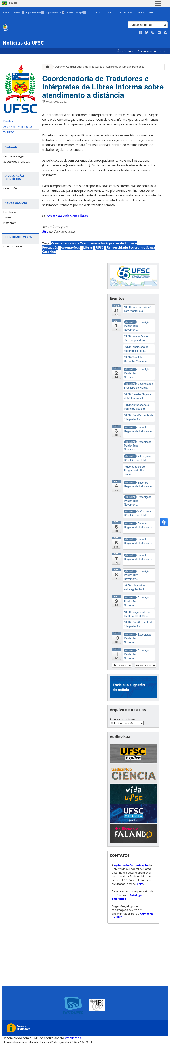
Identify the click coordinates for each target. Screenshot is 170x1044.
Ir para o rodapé (76, 12)
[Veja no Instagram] (159, 32)
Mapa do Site (145, 12)
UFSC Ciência (11, 188)
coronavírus (70, 247)
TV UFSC (8, 132)
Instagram (10, 223)
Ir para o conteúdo (12, 12)
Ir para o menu (34, 12)
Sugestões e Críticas (16, 161)
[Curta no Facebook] (140, 32)
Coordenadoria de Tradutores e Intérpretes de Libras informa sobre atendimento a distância (103, 86)
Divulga (8, 121)
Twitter (7, 217)
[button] (122, 665)
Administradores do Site (153, 51)
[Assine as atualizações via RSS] (165, 32)
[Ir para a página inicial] (46, 67)
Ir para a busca (55, 12)
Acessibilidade (103, 12)
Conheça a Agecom (16, 156)
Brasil (13, 3)
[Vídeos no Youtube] (153, 32)
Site (45, 231)
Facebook (9, 212)
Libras (88, 247)
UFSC (100, 247)
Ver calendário (144, 665)
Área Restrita (125, 51)
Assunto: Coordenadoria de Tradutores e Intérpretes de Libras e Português (99, 67)
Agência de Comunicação (131, 865)
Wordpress (73, 1038)
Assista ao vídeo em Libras (67, 216)
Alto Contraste (125, 12)
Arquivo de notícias (122, 719)
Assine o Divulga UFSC (18, 127)
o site (139, 884)
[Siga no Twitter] (146, 32)
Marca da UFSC (13, 246)
